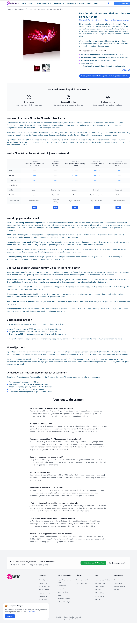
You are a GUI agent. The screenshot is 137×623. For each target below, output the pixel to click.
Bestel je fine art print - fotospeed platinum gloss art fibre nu (104, 76)
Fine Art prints (27, 3)
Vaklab (59, 595)
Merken (98, 590)
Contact (95, 3)
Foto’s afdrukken (63, 592)
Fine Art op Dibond (42, 3)
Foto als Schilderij (82, 583)
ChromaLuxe (43, 583)
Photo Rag (24, 145)
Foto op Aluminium (45, 586)
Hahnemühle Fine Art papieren (20, 389)
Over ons (82, 3)
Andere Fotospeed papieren (19, 387)
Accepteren (10, 616)
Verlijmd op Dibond (16, 331)
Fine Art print (43, 580)
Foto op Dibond (15, 384)
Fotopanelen (58, 3)
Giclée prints (14, 392)
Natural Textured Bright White (115, 142)
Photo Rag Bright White (96, 309)
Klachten (117, 590)
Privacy (116, 580)
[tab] (37, 68)
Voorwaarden (118, 583)
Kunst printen (62, 589)
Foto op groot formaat (17, 382)
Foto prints (70, 3)
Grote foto (13, 334)
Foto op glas (43, 599)
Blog (89, 3)
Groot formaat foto (45, 593)
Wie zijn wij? (99, 586)
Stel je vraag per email (117, 563)
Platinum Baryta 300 (57, 142)
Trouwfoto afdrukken (83, 580)
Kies (34, 207)
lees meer (32, 612)
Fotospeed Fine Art (63, 599)
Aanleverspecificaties (102, 580)
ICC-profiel (27, 359)
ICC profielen (99, 596)
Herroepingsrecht (120, 586)
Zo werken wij (100, 583)
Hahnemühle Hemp (114, 309)
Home (9, 9)
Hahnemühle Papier (64, 602)
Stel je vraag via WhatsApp (94, 563)
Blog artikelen (100, 593)
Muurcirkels (43, 596)
